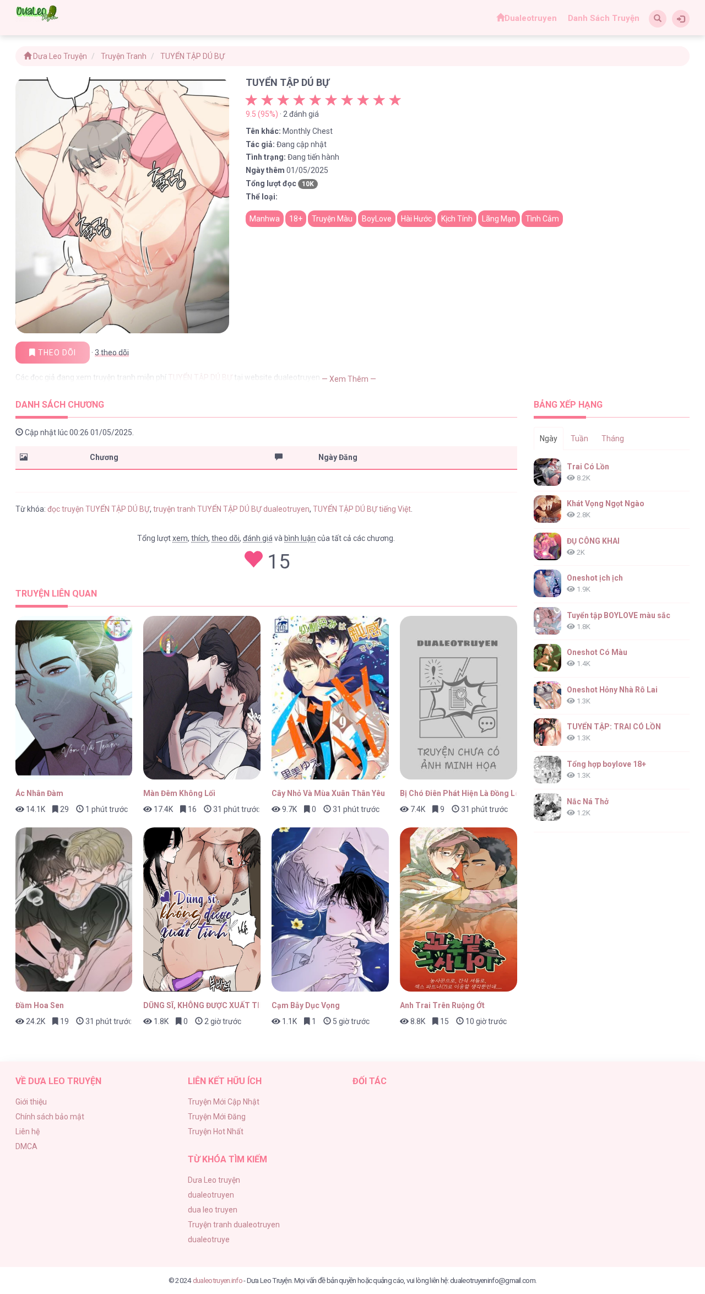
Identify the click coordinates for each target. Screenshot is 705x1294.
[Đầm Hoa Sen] (74, 909)
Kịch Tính (457, 218)
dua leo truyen (212, 1209)
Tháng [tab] (612, 438)
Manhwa (265, 218)
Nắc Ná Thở (588, 801)
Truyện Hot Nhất (215, 1131)
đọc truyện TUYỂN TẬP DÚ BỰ (98, 509)
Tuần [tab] (579, 438)
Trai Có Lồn (588, 466)
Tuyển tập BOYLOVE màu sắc (618, 615)
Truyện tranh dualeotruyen (234, 1224)
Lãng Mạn (499, 218)
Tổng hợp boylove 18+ (606, 764)
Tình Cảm (542, 218)
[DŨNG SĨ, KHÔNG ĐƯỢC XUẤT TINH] (202, 909)
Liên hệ (27, 1131)
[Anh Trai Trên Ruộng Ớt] (458, 909)
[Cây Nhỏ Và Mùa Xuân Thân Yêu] (330, 698)
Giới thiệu (31, 1101)
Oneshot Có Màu (597, 652)
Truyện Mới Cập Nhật (223, 1101)
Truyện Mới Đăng (217, 1116)
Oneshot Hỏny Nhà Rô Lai (612, 689)
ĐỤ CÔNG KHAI (593, 541)
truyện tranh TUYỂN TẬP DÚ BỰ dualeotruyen (231, 509)
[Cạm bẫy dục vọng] (330, 909)
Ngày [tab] (548, 438)
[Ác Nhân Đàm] (74, 698)
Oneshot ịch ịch (595, 577)
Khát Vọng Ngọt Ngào (605, 503)
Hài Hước (416, 218)
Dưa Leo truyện (214, 1180)
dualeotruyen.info (217, 1280)
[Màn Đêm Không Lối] (202, 698)
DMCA (26, 1146)
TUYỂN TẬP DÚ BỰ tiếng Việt (362, 509)
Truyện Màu (332, 218)
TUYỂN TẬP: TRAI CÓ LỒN (614, 726)
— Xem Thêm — (349, 379)
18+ (295, 218)
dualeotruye (209, 1239)
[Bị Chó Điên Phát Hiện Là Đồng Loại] (458, 698)
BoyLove (377, 218)
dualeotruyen (211, 1194)
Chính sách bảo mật (49, 1116)
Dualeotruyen (531, 18)
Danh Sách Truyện (603, 18)
